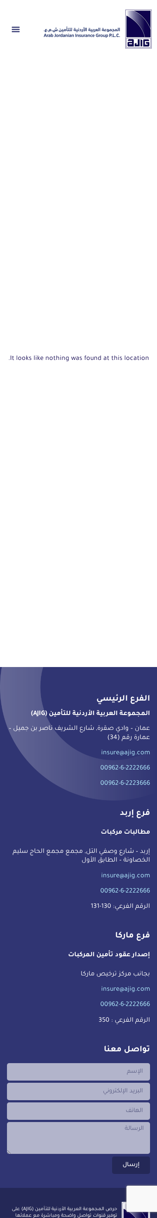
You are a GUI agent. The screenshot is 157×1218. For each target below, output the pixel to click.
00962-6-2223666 (125, 783)
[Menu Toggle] (15, 29)
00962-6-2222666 (125, 768)
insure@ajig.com (125, 753)
